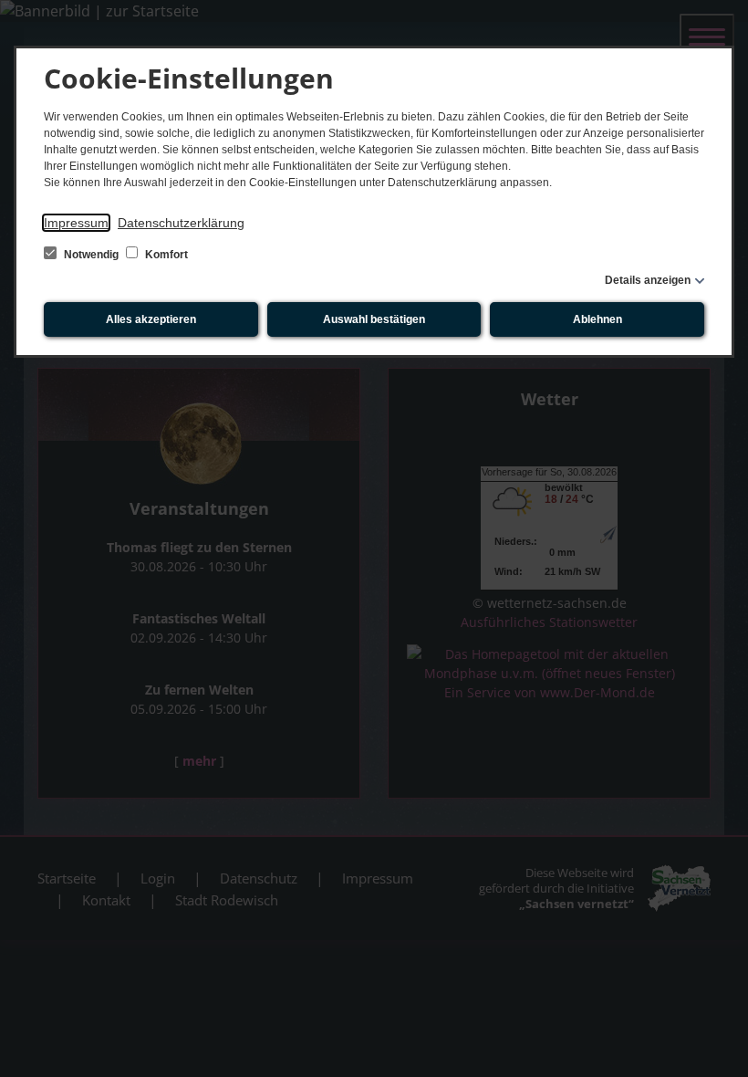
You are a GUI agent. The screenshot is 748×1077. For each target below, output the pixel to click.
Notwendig (91, 254)
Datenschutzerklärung (181, 222)
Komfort (165, 254)
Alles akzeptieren (151, 319)
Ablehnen (597, 319)
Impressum (76, 222)
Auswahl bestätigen (374, 319)
